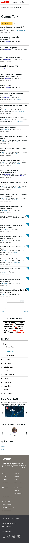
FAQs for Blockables (7, 128)
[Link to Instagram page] (14, 536)
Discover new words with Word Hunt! (13, 106)
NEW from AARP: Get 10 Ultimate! (12, 217)
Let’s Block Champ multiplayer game (13, 247)
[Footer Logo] (14, 459)
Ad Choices (20, 528)
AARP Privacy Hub (5, 518)
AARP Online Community (7, 13)
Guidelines (9, 7)
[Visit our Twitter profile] (9, 536)
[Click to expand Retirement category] (2, 382)
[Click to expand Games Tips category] (4, 347)
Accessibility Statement (7, 520)
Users (2, 311)
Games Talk (10, 351)
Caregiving (7, 363)
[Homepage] (5, 2)
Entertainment (8, 367)
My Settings (3, 7)
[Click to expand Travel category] (2, 390)
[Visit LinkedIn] (19, 536)
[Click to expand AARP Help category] (2, 359)
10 (18, 301)
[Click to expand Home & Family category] (2, 374)
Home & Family (8, 374)
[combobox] (14, 308)
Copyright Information (6, 526)
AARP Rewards (8, 356)
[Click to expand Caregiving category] (2, 363)
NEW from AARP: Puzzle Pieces (11, 118)
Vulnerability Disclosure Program (8, 528)
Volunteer (4, 476)
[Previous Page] (4, 301)
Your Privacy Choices (6, 531)
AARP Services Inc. (18, 493)
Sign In (2, 449)
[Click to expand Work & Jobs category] (2, 393)
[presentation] (2, 412)
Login (20, 2)
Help (14, 7)
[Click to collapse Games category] (1, 344)
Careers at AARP (17, 484)
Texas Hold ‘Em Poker (8, 259)
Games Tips (10, 347)
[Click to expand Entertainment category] (2, 367)
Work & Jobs (7, 393)
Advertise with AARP (18, 482)
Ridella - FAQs (5, 85)
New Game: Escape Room (9, 57)
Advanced (26, 311)
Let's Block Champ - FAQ (9, 66)
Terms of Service (15, 518)
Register (3, 446)
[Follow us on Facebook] (4, 536)
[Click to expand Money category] (2, 378)
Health (5, 371)
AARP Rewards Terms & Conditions (9, 523)
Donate (3, 473)
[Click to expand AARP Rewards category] (2, 355)
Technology (7, 386)
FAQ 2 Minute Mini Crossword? (11, 27)
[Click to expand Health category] (2, 371)
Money (5, 378)
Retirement (7, 382)
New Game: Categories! (9, 48)
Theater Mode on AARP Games (11, 160)
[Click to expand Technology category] (2, 386)
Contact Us (16, 470)
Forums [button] (18, 7)
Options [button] (14, 23)
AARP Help (7, 359)
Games (16, 13)
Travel (5, 390)
